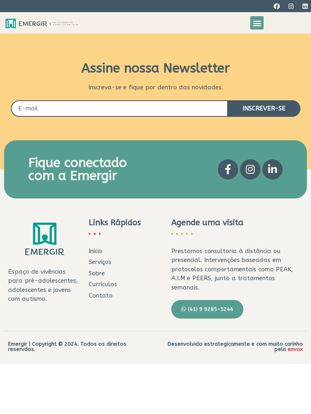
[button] (257, 23)
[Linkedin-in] (272, 169)
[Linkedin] (305, 6)
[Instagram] (291, 6)
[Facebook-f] (228, 169)
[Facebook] (277, 6)
